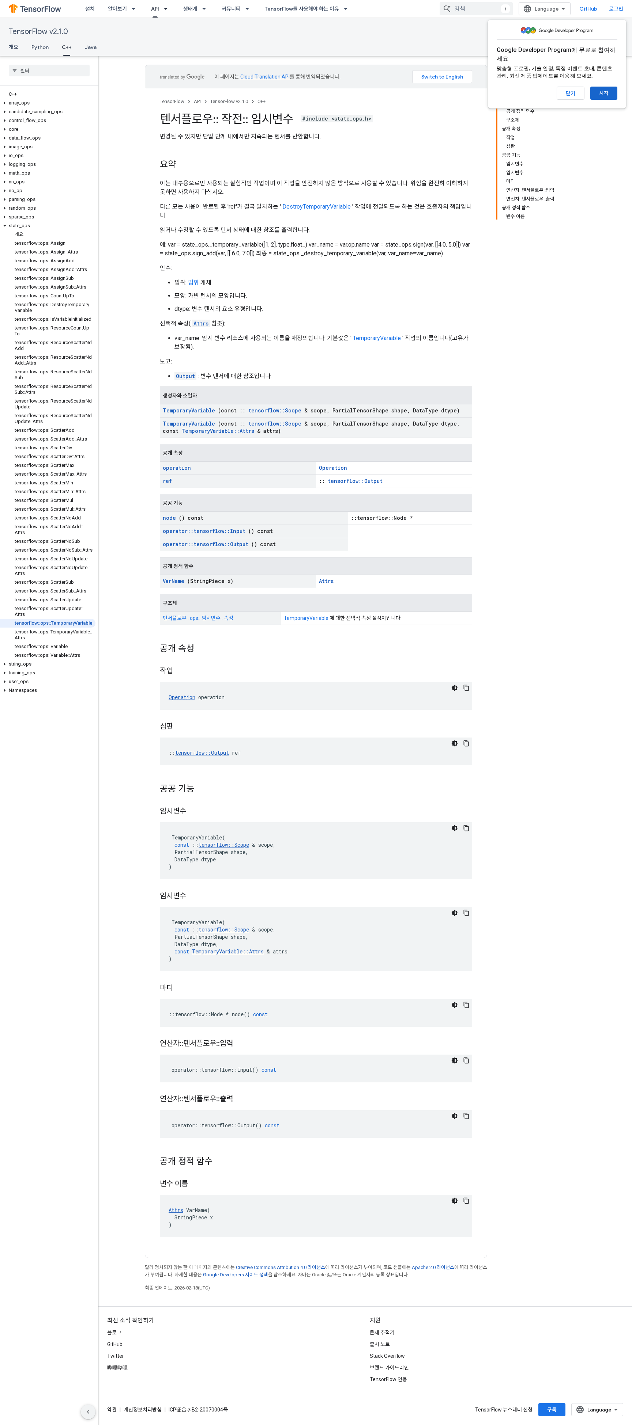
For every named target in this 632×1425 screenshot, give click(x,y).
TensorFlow (172, 101)
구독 (552, 1409)
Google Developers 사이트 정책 (235, 1274)
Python (40, 47)
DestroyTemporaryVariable (316, 206)
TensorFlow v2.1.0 (38, 31)
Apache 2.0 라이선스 (433, 1267)
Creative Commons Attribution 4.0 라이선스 (280, 1267)
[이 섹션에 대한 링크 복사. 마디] (182, 988)
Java (91, 47)
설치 (90, 8)
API (155, 8)
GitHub (588, 8)
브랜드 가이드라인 (389, 1368)
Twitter (115, 1356)
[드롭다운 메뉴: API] (168, 9)
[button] (47, 103)
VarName (173, 581)
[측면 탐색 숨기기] (88, 1412)
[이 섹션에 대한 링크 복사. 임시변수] (195, 811)
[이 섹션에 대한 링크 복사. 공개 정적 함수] (222, 1162)
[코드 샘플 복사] (466, 688)
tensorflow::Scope (274, 410)
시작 (604, 93)
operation (177, 467)
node (169, 517)
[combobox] (476, 8)
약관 (112, 1410)
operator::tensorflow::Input (204, 530)
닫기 (570, 93)
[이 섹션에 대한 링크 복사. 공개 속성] (203, 649)
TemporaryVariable (377, 338)
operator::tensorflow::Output (205, 544)
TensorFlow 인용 (388, 1379)
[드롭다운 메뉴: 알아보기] (135, 9)
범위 (193, 282)
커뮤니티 (231, 8)
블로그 (114, 1333)
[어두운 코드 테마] (454, 688)
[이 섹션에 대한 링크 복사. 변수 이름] (197, 1184)
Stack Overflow (387, 1356)
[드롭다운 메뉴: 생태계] (206, 9)
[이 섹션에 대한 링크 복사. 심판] (182, 727)
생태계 (190, 8)
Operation (333, 467)
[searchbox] (49, 70)
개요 (13, 47)
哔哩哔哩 (117, 1368)
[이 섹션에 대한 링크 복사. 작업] (182, 671)
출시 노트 (380, 1344)
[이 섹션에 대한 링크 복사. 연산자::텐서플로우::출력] (242, 1099)
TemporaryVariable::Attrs (217, 430)
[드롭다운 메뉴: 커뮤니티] (249, 9)
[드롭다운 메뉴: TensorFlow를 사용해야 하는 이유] (348, 9)
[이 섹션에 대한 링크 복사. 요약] (183, 165)
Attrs (200, 323)
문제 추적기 (382, 1333)
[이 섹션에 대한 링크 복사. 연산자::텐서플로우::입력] (242, 1044)
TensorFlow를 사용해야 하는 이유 (302, 8)
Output (185, 376)
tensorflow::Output (355, 480)
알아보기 (117, 8)
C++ (67, 47)
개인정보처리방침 (143, 1410)
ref (167, 480)
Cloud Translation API (265, 77)
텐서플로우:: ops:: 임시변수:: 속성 (198, 618)
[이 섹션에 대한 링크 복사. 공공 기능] (203, 789)
